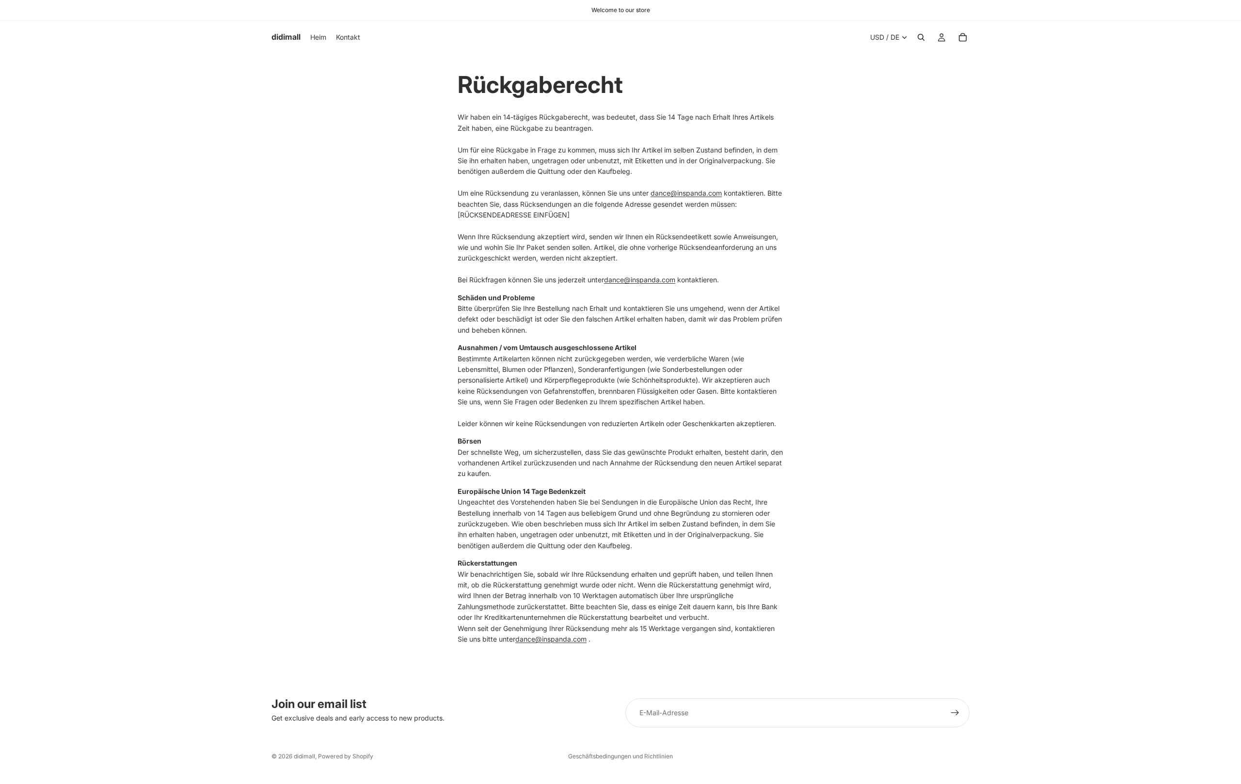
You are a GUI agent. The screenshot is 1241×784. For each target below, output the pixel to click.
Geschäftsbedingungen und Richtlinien (620, 756)
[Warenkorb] (962, 37)
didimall (304, 756)
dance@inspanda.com (686, 193)
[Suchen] (921, 37)
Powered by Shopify (345, 756)
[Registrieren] (955, 713)
